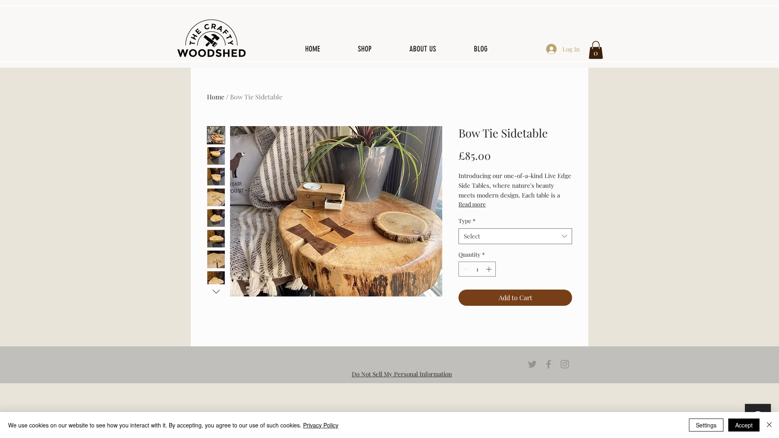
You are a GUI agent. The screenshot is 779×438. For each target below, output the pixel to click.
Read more (472, 204)
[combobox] (515, 236)
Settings (706, 425)
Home (215, 96)
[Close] (769, 425)
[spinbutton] (477, 269)
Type (467, 221)
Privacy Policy (320, 425)
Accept (744, 425)
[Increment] (489, 269)
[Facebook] (548, 364)
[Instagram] (564, 364)
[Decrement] (465, 269)
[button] (595, 50)
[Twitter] (532, 364)
